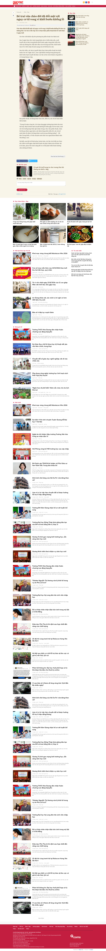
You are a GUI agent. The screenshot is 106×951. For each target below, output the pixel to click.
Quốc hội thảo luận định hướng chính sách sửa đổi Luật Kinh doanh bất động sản (81, 254)
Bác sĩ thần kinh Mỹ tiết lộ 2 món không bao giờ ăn (52, 245)
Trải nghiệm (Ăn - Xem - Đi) (44, 392)
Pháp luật (41, 482)
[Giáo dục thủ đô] (18, 2)
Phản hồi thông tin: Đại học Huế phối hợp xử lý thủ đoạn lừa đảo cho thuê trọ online (49, 669)
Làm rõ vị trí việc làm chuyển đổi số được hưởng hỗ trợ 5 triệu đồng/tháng (50, 494)
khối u (20, 178)
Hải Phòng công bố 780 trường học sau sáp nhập (50, 449)
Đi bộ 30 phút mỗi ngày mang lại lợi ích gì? (79, 222)
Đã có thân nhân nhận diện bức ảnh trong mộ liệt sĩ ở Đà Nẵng (50, 611)
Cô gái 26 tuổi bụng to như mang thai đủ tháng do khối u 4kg (49, 168)
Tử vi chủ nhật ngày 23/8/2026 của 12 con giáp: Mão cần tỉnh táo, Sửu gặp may (50, 284)
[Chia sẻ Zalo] (13, 15)
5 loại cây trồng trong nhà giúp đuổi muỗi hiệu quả (24, 222)
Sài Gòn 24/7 (21, 928)
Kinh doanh (44, 6)
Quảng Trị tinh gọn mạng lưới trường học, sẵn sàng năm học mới (49, 538)
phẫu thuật (39, 178)
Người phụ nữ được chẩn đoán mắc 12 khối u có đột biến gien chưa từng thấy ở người (82, 36)
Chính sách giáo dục (43, 348)
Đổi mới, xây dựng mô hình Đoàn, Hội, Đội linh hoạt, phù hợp (81, 274)
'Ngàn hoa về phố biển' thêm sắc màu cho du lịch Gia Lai (50, 389)
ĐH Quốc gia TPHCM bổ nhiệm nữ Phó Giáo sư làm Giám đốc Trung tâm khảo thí (49, 464)
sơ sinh (24, 178)
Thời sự (24, 6)
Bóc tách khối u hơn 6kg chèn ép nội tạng (82, 16)
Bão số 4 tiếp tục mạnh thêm (43, 312)
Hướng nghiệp (36, 6)
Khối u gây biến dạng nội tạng (82, 28)
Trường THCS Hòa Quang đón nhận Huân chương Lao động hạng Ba (47, 331)
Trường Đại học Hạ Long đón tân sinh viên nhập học (50, 596)
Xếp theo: (50, 194)
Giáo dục (18, 6)
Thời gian (55, 194)
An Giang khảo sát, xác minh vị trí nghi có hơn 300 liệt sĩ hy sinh (49, 299)
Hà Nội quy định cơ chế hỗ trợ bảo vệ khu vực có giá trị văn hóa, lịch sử (50, 654)
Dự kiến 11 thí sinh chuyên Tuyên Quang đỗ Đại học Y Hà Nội (49, 421)
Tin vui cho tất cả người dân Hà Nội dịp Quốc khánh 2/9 (82, 265)
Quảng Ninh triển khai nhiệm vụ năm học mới (49, 551)
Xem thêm (41, 918)
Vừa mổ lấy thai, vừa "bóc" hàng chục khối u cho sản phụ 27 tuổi (82, 43)
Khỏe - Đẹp (29, 6)
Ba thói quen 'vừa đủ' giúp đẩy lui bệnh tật (79, 245)
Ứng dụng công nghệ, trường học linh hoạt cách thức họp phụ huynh (50, 374)
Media (73, 6)
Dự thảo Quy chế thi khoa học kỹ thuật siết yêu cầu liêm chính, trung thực (49, 345)
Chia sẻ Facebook (23, 161)
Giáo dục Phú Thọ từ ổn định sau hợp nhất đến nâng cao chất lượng (49, 625)
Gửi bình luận (22, 189)
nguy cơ (29, 178)
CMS (81, 949)
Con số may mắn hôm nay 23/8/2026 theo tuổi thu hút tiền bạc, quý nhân (49, 269)
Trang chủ (19, 12)
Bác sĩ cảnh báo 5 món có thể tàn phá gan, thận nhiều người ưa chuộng (24, 245)
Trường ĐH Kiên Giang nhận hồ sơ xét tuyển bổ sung (49, 509)
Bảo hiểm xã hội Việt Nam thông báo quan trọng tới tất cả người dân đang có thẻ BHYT (81, 260)
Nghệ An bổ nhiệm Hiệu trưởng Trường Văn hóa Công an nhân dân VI (50, 435)
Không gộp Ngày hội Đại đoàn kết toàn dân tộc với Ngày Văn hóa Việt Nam (82, 270)
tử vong (33, 178)
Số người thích (62, 194)
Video (14, 928)
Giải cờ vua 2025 (84, 926)
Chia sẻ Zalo (34, 161)
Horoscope (40, 272)
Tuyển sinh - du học (42, 424)
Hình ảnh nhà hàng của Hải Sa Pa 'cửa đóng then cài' (50, 479)
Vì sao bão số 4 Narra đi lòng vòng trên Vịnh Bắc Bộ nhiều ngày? (50, 684)
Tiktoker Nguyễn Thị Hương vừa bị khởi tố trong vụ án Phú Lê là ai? (50, 582)
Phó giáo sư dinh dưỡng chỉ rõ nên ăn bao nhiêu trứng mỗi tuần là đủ (52, 222)
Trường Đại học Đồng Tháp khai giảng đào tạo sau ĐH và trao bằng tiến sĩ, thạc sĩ (49, 523)
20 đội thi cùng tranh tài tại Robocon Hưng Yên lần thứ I (49, 640)
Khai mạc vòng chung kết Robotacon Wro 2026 (49, 253)
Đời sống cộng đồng (58, 6)
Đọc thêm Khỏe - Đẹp (21, 201)
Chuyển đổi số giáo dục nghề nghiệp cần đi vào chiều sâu (49, 360)
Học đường (68, 6)
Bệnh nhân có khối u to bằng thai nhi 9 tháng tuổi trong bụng (82, 23)
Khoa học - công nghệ (43, 255)
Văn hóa (50, 6)
